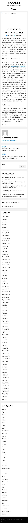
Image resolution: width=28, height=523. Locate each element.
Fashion (4, 441)
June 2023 (4, 308)
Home (3, 460)
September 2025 (6, 243)
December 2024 (6, 259)
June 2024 (4, 275)
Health (3, 457)
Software (4, 495)
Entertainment (5, 439)
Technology (5, 500)
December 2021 (6, 356)
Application (4, 412)
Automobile (5, 414)
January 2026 (5, 232)
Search (3, 164)
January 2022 (5, 353)
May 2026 (4, 222)
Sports (3, 498)
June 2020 (4, 367)
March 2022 (5, 348)
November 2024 (6, 262)
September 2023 (6, 300)
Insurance (4, 465)
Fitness (4, 447)
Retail (3, 484)
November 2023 (6, 294)
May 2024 (4, 278)
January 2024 (5, 289)
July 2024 (4, 273)
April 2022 (4, 345)
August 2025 (5, 246)
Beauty (4, 417)
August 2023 (5, 302)
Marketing (4, 473)
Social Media (5, 492)
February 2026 (5, 230)
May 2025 (4, 249)
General (4, 455)
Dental (3, 428)
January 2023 (5, 321)
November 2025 (6, 238)
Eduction (4, 436)
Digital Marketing (6, 430)
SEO (3, 487)
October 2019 (5, 388)
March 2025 (5, 254)
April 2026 (4, 224)
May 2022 (4, 342)
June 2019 (4, 399)
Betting (4, 420)
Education (4, 433)
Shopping (4, 490)
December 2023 (6, 291)
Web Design (4, 508)
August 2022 (5, 334)
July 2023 (4, 305)
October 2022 (5, 329)
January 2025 (5, 257)
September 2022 (6, 332)
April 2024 (4, 281)
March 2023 (5, 316)
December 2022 (6, 324)
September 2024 (6, 267)
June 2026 (4, 219)
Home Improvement (6, 463)
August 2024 (5, 270)
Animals (4, 409)
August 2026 (5, 216)
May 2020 (4, 369)
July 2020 (4, 364)
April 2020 (4, 372)
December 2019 (6, 383)
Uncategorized (5, 506)
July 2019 (4, 396)
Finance (4, 444)
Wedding (4, 514)
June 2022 (4, 340)
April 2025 (4, 251)
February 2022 (5, 351)
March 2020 (5, 375)
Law (3, 471)
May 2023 (4, 310)
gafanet (14, 3)
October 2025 (5, 240)
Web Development (6, 511)
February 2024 (5, 286)
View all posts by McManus (9, 140)
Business (4, 422)
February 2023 (5, 318)
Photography (5, 479)
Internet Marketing (6, 468)
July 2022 (4, 337)
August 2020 (5, 361)
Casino (3, 425)
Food (8, 124)
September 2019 (6, 391)
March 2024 (5, 283)
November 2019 (6, 385)
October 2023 (5, 297)
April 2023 (4, 313)
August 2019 (5, 393)
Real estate (5, 482)
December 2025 (6, 235)
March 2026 (5, 227)
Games (3, 452)
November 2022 (6, 326)
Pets (3, 476)
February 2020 (5, 377)
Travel (3, 503)
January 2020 (5, 380)
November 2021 (6, 359)
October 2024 (5, 265)
